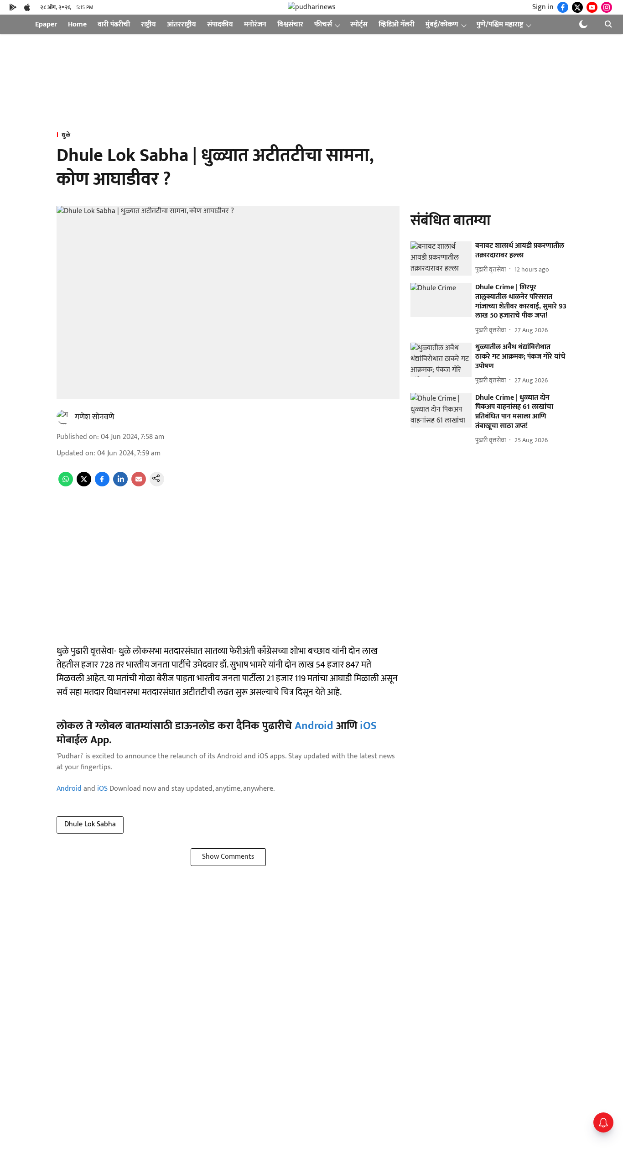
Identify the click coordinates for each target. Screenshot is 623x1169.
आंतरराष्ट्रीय (181, 24)
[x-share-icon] (84, 484)
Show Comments (228, 857)
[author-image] (64, 417)
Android (314, 726)
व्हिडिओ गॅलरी (397, 24)
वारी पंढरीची (114, 24)
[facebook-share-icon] (102, 484)
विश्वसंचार (290, 24)
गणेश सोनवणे (94, 417)
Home (77, 24)
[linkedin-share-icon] (120, 484)
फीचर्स (323, 24)
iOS (368, 726)
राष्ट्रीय (148, 24)
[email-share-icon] (138, 484)
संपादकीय (220, 24)
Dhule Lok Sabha (90, 824)
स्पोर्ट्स (359, 24)
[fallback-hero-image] (441, 258)
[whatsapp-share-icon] (65, 484)
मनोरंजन (255, 24)
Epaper (46, 24)
